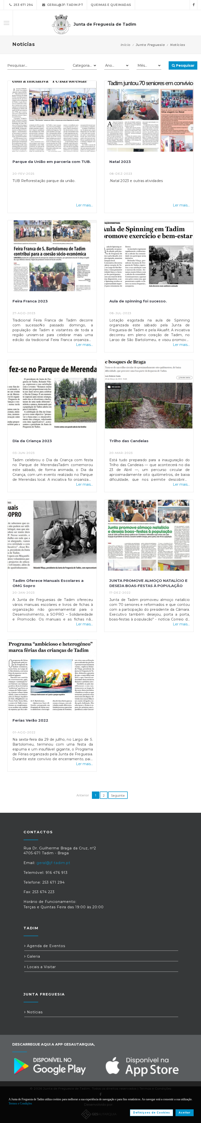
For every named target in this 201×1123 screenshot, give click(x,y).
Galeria (33, 956)
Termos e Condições (20, 1103)
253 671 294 (22, 5)
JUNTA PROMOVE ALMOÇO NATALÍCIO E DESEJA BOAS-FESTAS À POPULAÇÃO (148, 583)
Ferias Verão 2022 (30, 720)
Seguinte (118, 795)
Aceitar (184, 1112)
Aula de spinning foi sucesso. (138, 301)
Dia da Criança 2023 (32, 441)
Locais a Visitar (41, 967)
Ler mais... (84, 205)
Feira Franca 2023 (30, 301)
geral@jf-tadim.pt (64, 5)
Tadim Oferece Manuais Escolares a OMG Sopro (48, 583)
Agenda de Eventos (45, 946)
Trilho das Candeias (129, 441)
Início (125, 45)
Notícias (34, 1012)
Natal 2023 (120, 161)
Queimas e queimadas (111, 5)
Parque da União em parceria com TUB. (52, 161)
